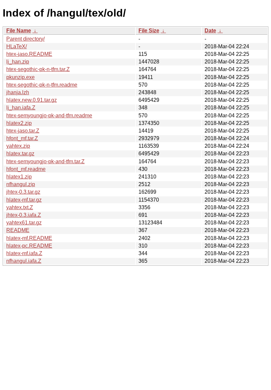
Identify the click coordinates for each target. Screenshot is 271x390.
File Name (18, 30)
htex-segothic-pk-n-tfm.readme (41, 85)
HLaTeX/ (16, 46)
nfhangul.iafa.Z (23, 261)
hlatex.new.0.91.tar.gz (31, 100)
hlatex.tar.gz (20, 153)
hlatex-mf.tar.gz (24, 200)
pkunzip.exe (20, 77)
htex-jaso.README (29, 54)
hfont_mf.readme (26, 169)
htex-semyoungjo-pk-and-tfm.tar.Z (45, 161)
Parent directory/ (25, 39)
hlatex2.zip (19, 123)
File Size (148, 30)
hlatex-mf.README (29, 238)
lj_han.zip (17, 61)
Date (210, 30)
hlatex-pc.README (29, 246)
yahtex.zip (18, 146)
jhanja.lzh (17, 92)
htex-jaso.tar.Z (22, 131)
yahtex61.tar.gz (24, 222)
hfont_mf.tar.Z (22, 138)
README (17, 230)
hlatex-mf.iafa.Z (24, 253)
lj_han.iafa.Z (20, 107)
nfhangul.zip (20, 184)
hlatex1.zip (19, 176)
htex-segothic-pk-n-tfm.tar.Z (38, 69)
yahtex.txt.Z (19, 207)
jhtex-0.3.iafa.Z (23, 215)
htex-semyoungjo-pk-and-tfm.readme (49, 115)
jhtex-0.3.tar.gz (23, 192)
